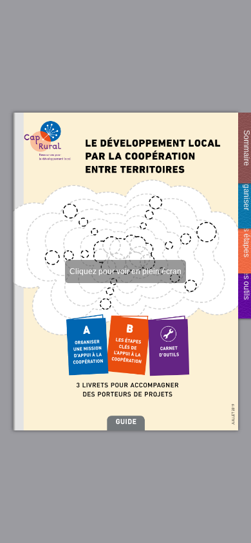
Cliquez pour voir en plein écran (125, 271)
